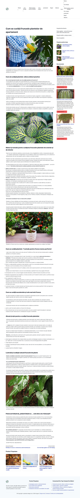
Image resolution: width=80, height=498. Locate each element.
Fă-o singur (39, 8)
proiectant (45, 7)
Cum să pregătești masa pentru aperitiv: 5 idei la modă (46, 468)
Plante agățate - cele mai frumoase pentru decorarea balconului (64, 32)
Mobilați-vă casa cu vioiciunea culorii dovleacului (18, 447)
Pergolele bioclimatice (61, 28)
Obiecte (57, 7)
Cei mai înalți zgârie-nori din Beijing (46, 447)
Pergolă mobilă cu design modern (64, 35)
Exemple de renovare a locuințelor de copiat (39, 488)
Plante (19, 7)
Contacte (48, 493)
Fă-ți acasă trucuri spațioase (35, 485)
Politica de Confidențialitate (57, 493)
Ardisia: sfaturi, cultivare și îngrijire (60, 485)
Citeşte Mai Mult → (61, 87)
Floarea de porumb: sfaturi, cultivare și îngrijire (63, 484)
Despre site (42, 493)
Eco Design (24, 8)
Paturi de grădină (60, 38)
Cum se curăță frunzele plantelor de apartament (63, 490)
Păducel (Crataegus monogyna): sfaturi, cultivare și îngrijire (68, 58)
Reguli (51, 7)
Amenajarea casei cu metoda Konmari (37, 484)
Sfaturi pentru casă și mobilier (32, 8)
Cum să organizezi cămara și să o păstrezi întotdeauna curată (13, 468)
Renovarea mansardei (34, 487)
